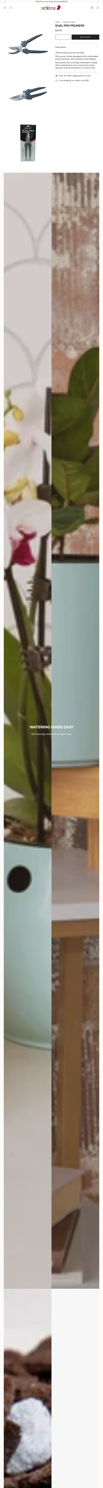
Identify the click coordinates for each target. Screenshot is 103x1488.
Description (60, 47)
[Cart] (98, 7)
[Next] (98, 1)
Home (57, 22)
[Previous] (5, 1)
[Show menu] (5, 7)
